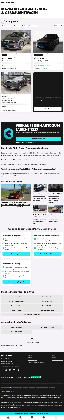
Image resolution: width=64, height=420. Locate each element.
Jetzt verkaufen (48, 109)
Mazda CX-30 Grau (47, 301)
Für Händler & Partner (57, 360)
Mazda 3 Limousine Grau (16, 301)
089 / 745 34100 (9, 361)
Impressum (52, 387)
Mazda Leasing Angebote (16, 282)
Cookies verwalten (17, 387)
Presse (53, 355)
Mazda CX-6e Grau (47, 297)
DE (4, 391)
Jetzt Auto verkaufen (38, 138)
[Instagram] (10, 370)
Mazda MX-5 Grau (16, 297)
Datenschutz (32, 387)
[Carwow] (7, 2)
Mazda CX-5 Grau (16, 306)
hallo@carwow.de (9, 363)
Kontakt (30, 357)
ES (13, 391)
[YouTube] (14, 370)
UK (9, 391)
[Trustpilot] (31, 377)
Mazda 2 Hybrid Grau (47, 310)
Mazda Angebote (16, 254)
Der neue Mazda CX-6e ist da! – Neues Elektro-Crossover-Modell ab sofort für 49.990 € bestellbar (55, 198)
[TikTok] (18, 370)
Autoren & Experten (32, 360)
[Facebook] (2, 370)
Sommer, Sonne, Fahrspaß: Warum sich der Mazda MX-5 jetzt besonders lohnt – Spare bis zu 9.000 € (15, 204)
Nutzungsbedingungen (6, 387)
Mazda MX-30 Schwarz (47, 327)
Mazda (10, 345)
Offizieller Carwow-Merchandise (36, 362)
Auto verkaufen (20, 142)
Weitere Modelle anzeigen (31, 314)
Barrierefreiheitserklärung (42, 387)
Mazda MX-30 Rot (16, 327)
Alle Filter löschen (7, 25)
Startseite (4, 345)
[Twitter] (6, 370)
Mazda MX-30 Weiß (16, 332)
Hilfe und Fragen (6, 355)
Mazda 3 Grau (16, 310)
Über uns (30, 355)
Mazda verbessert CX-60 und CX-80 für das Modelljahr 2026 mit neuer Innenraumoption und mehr (40, 219)
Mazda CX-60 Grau (47, 306)
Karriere (54, 357)
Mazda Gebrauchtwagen (48, 254)
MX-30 (15, 345)
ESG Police (25, 387)
